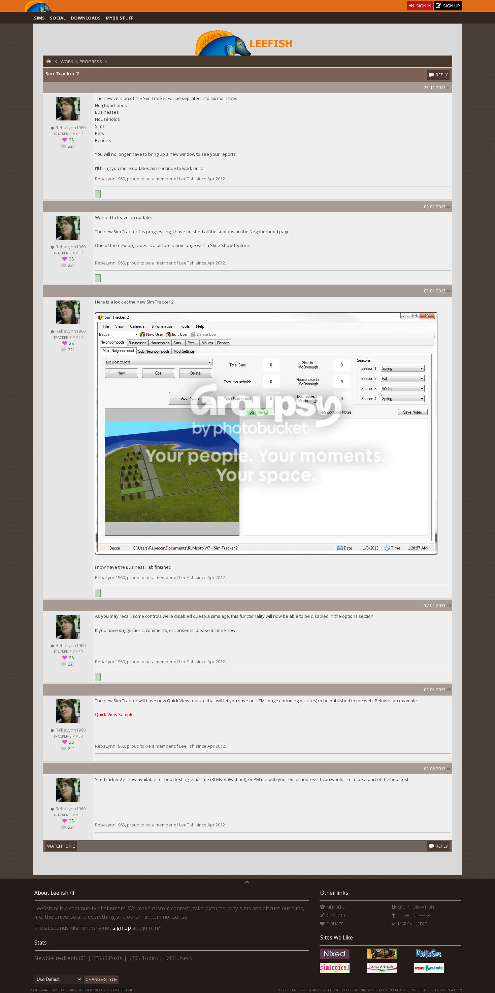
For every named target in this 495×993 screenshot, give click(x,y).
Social (58, 18)
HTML (127, 989)
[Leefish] (248, 42)
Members (335, 907)
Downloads (86, 18)
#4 (449, 605)
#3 (449, 290)
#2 (449, 206)
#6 (449, 768)
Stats (40, 942)
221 (71, 146)
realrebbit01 (71, 958)
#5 (449, 689)
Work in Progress (81, 62)
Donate (334, 924)
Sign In (423, 6)
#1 (449, 87)
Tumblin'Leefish (414, 915)
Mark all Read (412, 924)
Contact (336, 915)
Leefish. (114, 989)
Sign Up (451, 6)
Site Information (415, 907)
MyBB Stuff (119, 18)
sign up (121, 927)
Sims (39, 18)
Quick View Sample (114, 714)
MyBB (57, 989)
